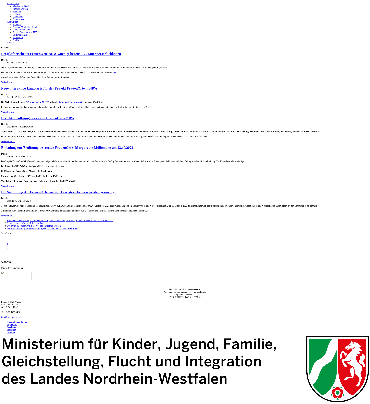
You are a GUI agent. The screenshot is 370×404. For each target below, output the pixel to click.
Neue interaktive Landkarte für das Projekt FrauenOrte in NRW (49, 88)
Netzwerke (18, 37)
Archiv (16, 40)
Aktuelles (17, 24)
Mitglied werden (20, 9)
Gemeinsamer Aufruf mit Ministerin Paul (25, 223)
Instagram (11, 330)
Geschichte (18, 16)
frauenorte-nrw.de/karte (71, 102)
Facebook (11, 327)
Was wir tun (12, 22)
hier (114, 72)
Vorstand (17, 11)
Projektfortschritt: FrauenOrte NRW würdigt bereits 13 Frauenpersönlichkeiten (61, 54)
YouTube (11, 332)
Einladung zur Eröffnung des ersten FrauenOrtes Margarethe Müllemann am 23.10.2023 (67, 147)
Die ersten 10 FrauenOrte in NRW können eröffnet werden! (34, 226)
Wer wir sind (13, 3)
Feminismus (18, 19)
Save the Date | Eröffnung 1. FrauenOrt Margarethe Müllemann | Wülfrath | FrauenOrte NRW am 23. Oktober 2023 (60, 220)
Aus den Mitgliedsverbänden (26, 27)
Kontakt (10, 42)
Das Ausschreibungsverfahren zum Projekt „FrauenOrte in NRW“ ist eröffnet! (42, 228)
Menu (6, 47)
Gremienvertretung (21, 29)
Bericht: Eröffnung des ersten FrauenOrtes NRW (37, 118)
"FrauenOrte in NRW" (38, 102)
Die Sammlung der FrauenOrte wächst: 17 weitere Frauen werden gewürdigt (58, 192)
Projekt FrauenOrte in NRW (25, 32)
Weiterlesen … (8, 82)
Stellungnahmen (20, 35)
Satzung (16, 14)
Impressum (12, 324)
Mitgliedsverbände (21, 6)
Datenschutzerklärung (17, 322)
